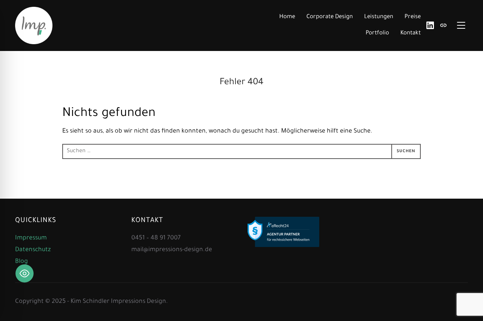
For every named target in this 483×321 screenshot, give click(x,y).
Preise (413, 17)
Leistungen (378, 17)
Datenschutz (33, 250)
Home (287, 17)
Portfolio (377, 33)
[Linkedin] (430, 25)
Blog (21, 261)
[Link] (443, 25)
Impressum (31, 238)
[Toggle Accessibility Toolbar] (24, 273)
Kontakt (410, 33)
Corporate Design (329, 17)
